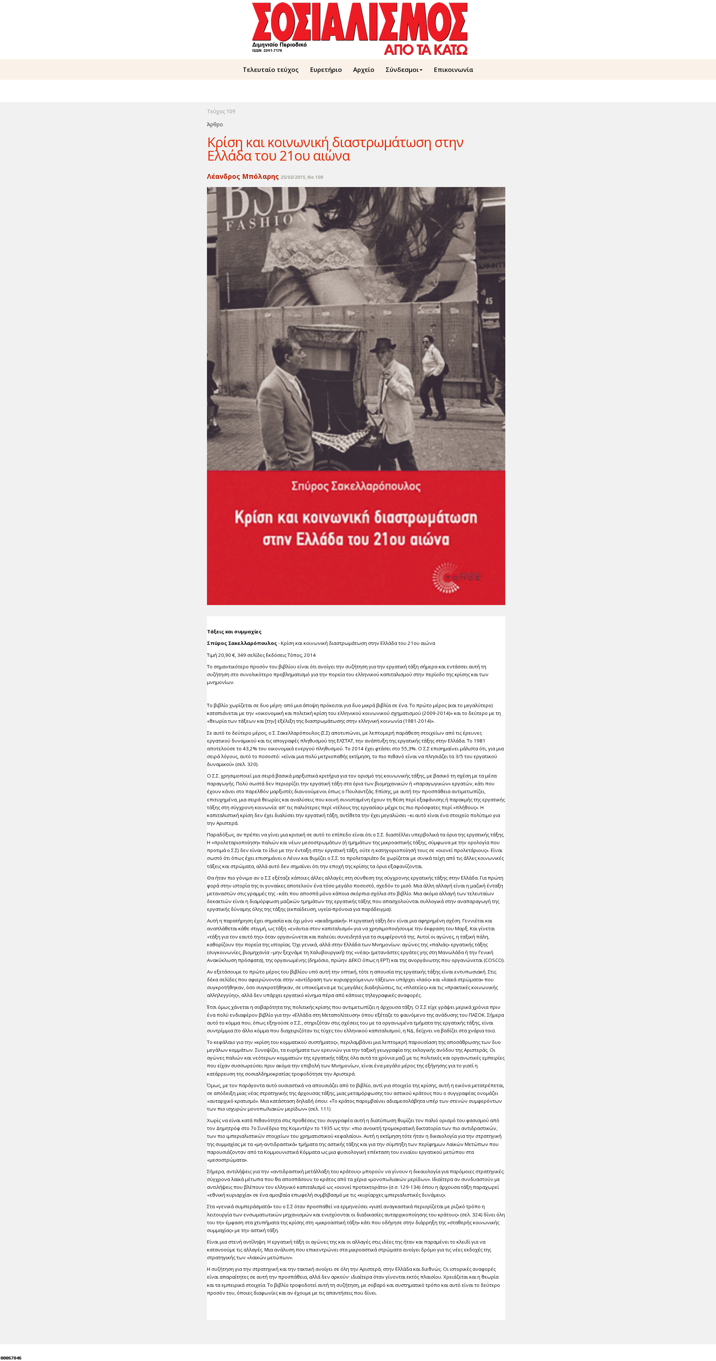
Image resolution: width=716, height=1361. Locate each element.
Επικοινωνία (453, 69)
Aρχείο (363, 69)
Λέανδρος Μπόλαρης (243, 176)
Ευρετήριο (326, 69)
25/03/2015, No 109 (301, 177)
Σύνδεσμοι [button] (402, 69)
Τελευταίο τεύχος (271, 69)
